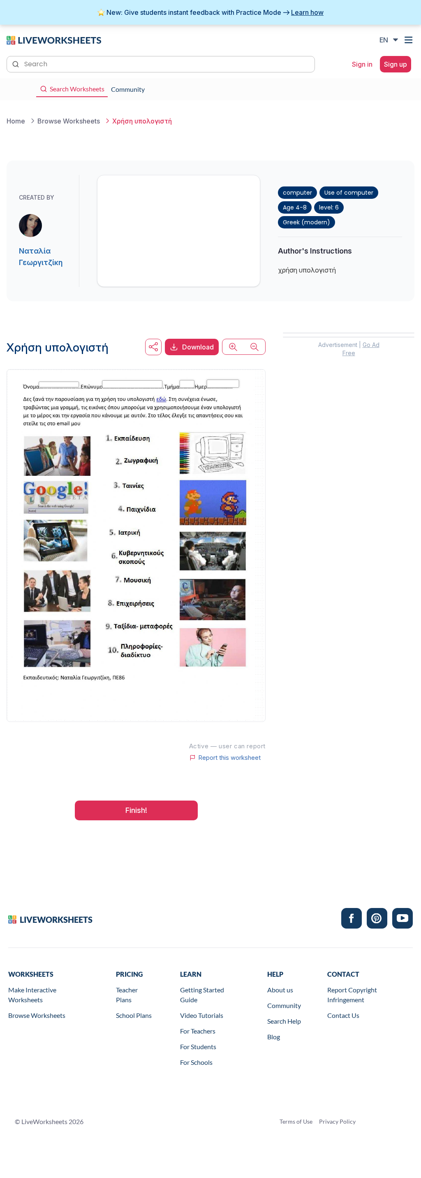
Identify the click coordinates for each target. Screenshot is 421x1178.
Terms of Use (296, 1121)
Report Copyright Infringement (352, 994)
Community (284, 1005)
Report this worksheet (229, 757)
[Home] (54, 39)
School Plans (134, 1015)
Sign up (395, 64)
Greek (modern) (306, 222)
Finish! (136, 810)
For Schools (196, 1062)
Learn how (307, 12)
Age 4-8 (295, 207)
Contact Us (343, 1015)
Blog (273, 1037)
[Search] (16, 63)
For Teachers (197, 1031)
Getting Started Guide (202, 994)
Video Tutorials (201, 1015)
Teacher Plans (127, 994)
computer (297, 193)
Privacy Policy (337, 1121)
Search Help (284, 1021)
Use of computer (348, 193)
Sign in (362, 64)
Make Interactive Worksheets (32, 994)
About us (280, 990)
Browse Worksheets (36, 1015)
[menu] (409, 40)
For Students (198, 1046)
